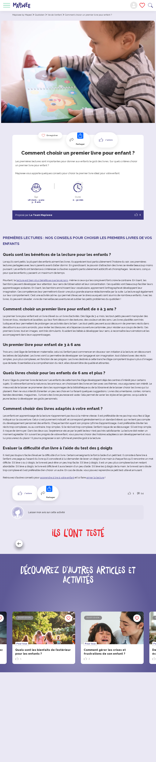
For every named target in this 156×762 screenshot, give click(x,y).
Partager (80, 144)
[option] (112, 638)
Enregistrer (52, 135)
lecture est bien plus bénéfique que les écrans (42, 280)
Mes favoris (142, 5)
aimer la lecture (95, 477)
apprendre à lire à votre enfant (57, 477)
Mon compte (133, 5)
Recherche (150, 5)
